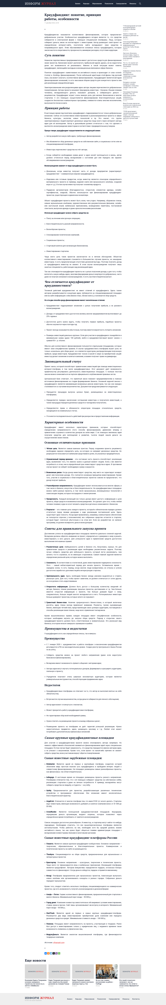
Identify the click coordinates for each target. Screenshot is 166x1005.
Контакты (136, 999)
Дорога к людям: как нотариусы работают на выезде (130, 35)
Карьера (86, 4)
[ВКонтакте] (45, 953)
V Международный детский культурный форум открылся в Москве (132, 27)
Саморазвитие (121, 4)
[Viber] (56, 953)
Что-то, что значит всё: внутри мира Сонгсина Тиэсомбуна (130, 64)
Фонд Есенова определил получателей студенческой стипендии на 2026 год (132, 105)
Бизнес (77, 4)
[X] (54, 953)
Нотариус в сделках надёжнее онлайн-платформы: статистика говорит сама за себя (131, 84)
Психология (109, 4)
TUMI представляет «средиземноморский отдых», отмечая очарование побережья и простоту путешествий (131, 115)
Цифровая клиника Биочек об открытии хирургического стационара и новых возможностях (132, 74)
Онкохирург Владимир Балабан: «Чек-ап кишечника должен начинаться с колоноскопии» (130, 95)
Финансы (132, 4)
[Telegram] (51, 953)
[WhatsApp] (59, 953)
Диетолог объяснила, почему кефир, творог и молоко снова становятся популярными (131, 55)
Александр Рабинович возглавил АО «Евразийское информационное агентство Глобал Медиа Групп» (132, 45)
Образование (97, 4)
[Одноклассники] (48, 953)
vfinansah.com (58, 943)
